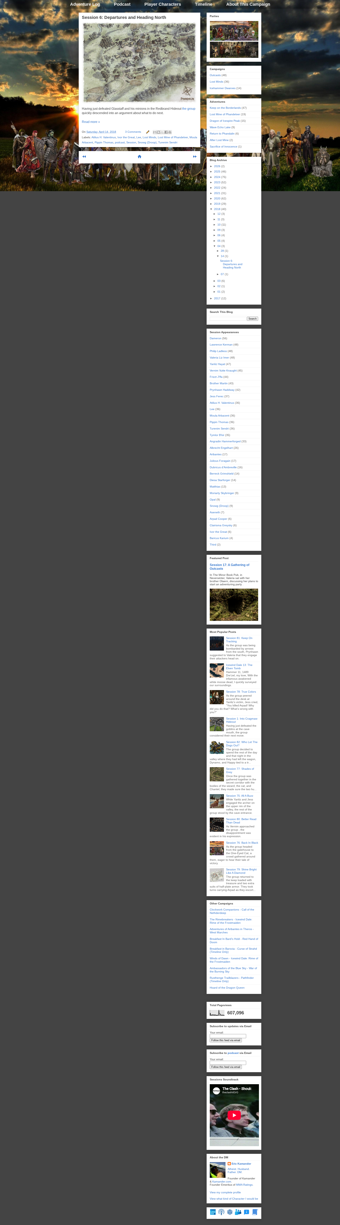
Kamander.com (221, 1181)
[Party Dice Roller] (230, 1214)
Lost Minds (149, 137)
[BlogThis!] (159, 132)
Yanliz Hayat (217, 364)
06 (219, 235)
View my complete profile (225, 1192)
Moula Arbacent (219, 415)
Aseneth (215, 512)
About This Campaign (248, 4)
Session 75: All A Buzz (239, 795)
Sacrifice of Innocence (223, 146)
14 (223, 256)
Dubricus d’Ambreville (223, 467)
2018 (217, 209)
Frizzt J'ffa (216, 376)
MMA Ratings (244, 1184)
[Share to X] (162, 132)
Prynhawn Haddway (222, 389)
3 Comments (133, 131)
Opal (213, 499)
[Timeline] (213, 1214)
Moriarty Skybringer (222, 493)
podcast (120, 142)
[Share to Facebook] (166, 132)
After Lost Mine (219, 140)
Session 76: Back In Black (242, 842)
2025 (217, 171)
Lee (138, 137)
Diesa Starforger (220, 480)
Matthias (215, 486)
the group (188, 108)
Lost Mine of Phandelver (173, 137)
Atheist (232, 1169)
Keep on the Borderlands (225, 107)
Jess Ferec (217, 396)
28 (223, 250)
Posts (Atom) (149, 169)
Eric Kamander (241, 1163)
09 (219, 229)
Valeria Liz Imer (219, 357)
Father (232, 1172)
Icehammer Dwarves (223, 88)
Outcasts (215, 75)
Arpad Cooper (218, 518)
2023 (217, 182)
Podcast (122, 4)
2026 (217, 166)
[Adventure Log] (255, 1214)
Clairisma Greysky (221, 525)
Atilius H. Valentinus (103, 137)
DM (239, 1172)
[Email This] (155, 132)
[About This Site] (246, 1214)
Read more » (91, 122)
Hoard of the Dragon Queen (227, 987)
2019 (217, 203)
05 (219, 240)
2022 (217, 187)
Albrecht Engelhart (221, 447)
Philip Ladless (218, 351)
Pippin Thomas (104, 142)
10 (219, 224)
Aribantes (216, 454)
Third (213, 544)
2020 (217, 198)
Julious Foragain (220, 460)
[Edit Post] (147, 131)
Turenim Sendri (167, 142)
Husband (243, 1169)
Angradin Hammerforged (225, 441)
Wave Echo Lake (220, 127)
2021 (217, 193)
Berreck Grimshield (222, 473)
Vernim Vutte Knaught (223, 370)
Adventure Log (85, 4)
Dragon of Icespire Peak (225, 120)
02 (219, 286)
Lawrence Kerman (221, 344)
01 (219, 291)
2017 (217, 298)
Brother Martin (219, 383)
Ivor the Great (126, 137)
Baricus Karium (219, 538)
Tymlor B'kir (217, 435)
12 (219, 213)
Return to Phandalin (222, 133)
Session (131, 142)
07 (223, 274)
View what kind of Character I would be (234, 1198)
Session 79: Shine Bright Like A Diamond (241, 871)
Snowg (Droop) (147, 142)
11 (219, 219)
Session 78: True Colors (241, 691)
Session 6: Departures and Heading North (124, 17)
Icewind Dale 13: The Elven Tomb (239, 666)
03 (219, 280)
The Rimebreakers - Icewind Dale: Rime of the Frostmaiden (231, 921)
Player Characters (162, 4)
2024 (217, 177)
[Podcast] (221, 1214)
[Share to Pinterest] (170, 132)
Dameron (215, 338)
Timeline (203, 4)
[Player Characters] (238, 1214)
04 (219, 246)
